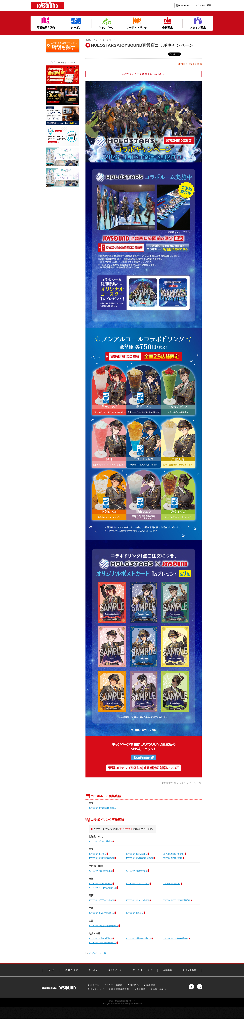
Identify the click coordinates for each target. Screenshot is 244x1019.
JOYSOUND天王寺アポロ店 (101, 900)
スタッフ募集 (189, 970)
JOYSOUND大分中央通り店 (175, 938)
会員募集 (167, 970)
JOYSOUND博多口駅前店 (100, 938)
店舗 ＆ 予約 (71, 970)
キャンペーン (115, 970)
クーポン (93, 970)
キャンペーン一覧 (97, 953)
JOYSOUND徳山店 (134, 913)
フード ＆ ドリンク (142, 970)
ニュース (94, 985)
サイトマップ (97, 989)
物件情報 (134, 985)
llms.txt (122, 1008)
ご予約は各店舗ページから (64, 46)
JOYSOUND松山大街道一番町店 (103, 925)
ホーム (51, 970)
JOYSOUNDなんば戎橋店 (137, 900)
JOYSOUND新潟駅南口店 (100, 871)
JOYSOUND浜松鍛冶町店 (100, 883)
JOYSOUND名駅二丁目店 (137, 883)
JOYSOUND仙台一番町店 (100, 841)
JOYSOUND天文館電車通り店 (102, 942)
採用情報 (150, 985)
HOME (88, 40)
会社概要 (141, 989)
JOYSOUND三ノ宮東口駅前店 (176, 900)
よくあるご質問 (204, 5)
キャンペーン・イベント (104, 40)
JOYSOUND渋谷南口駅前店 (101, 858)
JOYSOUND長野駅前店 (136, 871)
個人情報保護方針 (120, 989)
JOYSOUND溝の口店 (172, 858)
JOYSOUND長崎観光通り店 (138, 938)
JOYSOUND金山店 (171, 883)
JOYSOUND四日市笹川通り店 (102, 888)
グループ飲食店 (114, 985)
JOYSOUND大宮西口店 (136, 854)
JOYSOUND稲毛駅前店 (173, 854)
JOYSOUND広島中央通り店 (101, 913)
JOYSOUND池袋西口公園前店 (102, 808)
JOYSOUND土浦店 (97, 854)
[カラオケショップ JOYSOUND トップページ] (59, 988)
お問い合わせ (160, 989)
